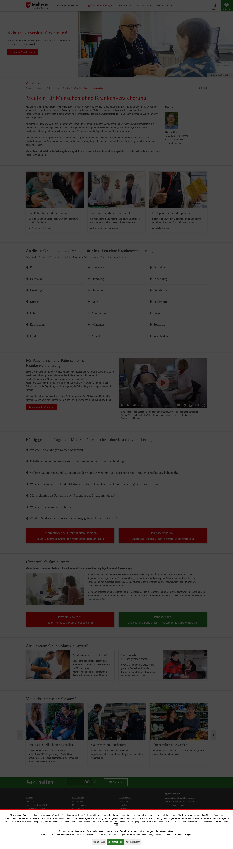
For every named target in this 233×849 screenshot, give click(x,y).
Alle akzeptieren (116, 841)
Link (116, 825)
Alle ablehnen (99, 841)
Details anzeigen (133, 841)
